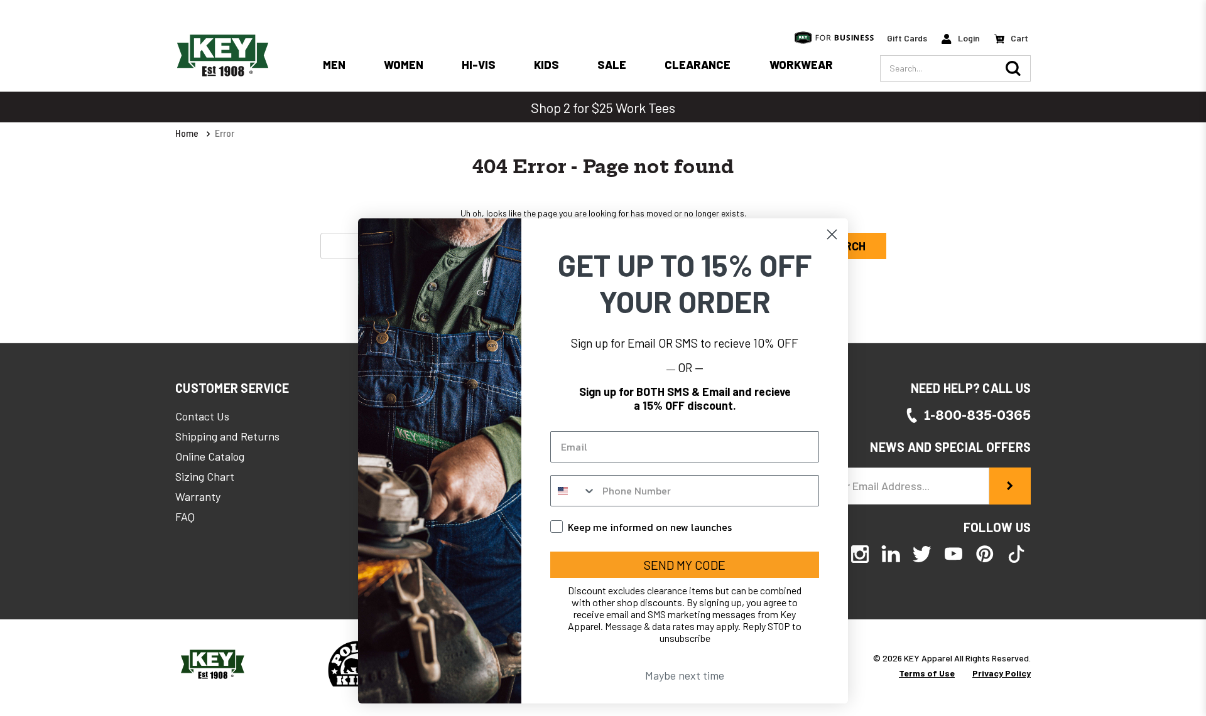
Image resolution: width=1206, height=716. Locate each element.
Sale (611, 65)
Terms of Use (927, 673)
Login (968, 38)
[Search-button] (1013, 68)
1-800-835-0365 (977, 415)
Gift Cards (907, 38)
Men (334, 65)
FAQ (185, 516)
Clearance (698, 65)
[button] (232, 388)
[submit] (1010, 486)
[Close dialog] (832, 234)
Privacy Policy (1001, 673)
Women (403, 65)
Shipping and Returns (227, 436)
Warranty (197, 496)
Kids (546, 65)
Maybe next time (684, 675)
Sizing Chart (204, 476)
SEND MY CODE (684, 564)
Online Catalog (209, 456)
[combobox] (573, 491)
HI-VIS (479, 65)
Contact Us (202, 416)
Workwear (801, 65)
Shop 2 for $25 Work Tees (603, 107)
